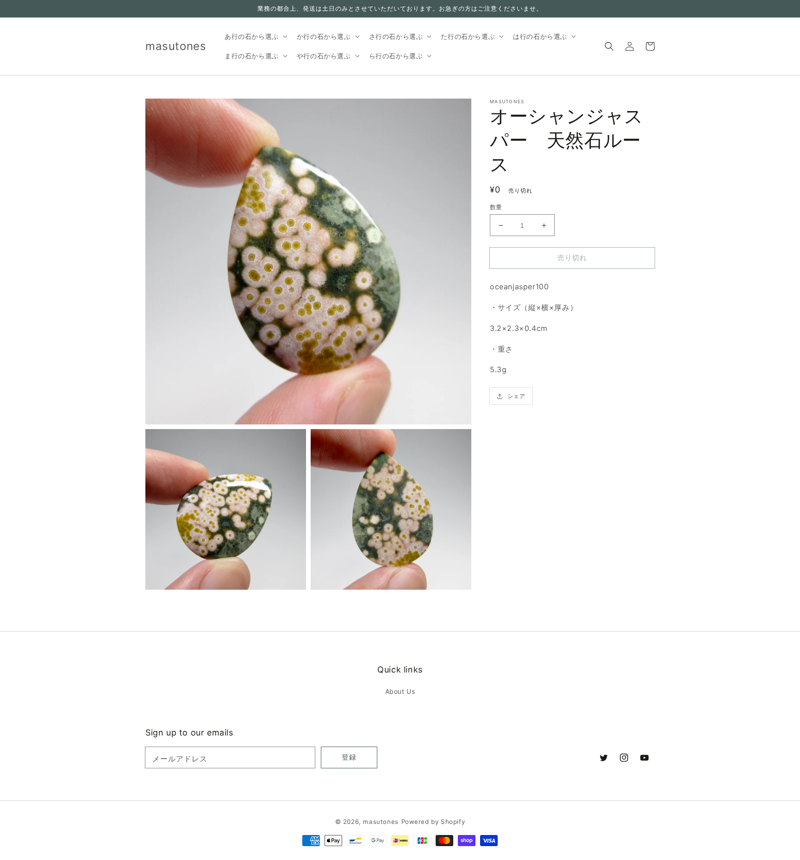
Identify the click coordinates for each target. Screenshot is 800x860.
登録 (349, 757)
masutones (380, 821)
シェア (516, 396)
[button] (609, 46)
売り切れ (572, 257)
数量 (496, 207)
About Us (400, 691)
